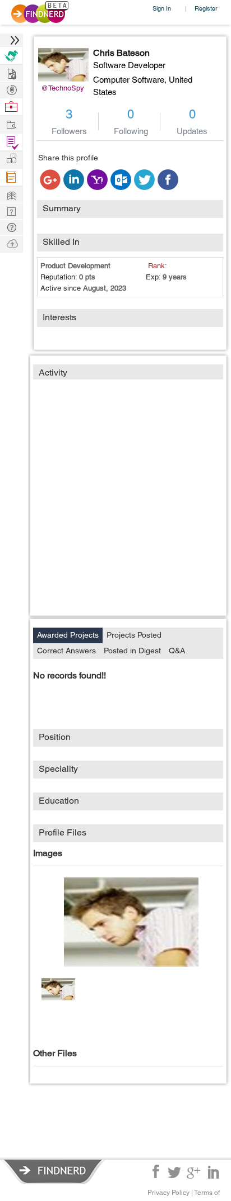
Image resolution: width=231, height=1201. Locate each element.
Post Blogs (11, 243)
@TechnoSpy (62, 88)
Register (206, 8)
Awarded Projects (68, 634)
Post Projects (11, 72)
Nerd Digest (11, 194)
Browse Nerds (11, 89)
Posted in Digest (132, 650)
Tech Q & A (11, 210)
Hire (11, 55)
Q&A (177, 650)
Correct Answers (66, 650)
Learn (11, 177)
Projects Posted (134, 634)
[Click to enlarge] (131, 922)
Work (11, 107)
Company (11, 159)
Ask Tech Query (11, 227)
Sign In (162, 8)
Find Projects (11, 124)
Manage (11, 142)
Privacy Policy (168, 1193)
